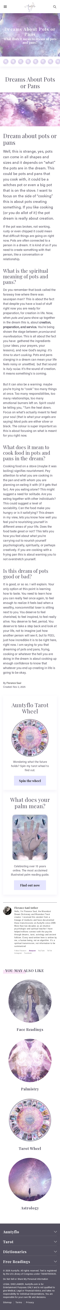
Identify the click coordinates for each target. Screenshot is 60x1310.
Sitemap (7, 1303)
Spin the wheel (30, 780)
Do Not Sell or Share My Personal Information (25, 1279)
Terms (19, 1303)
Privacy (30, 1303)
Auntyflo (11, 1232)
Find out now (30, 885)
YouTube (41, 951)
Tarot (8, 1242)
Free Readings (16, 1261)
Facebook (28, 953)
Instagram (18, 953)
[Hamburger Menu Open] (5, 7)
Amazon (32, 951)
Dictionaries (15, 1252)
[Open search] (54, 7)
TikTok (49, 951)
